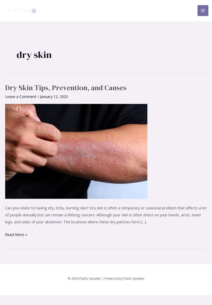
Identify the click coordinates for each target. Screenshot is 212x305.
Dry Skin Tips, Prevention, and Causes (65, 88)
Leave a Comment (20, 96)
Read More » (16, 234)
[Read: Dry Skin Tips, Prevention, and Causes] (76, 150)
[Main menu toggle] (203, 10)
